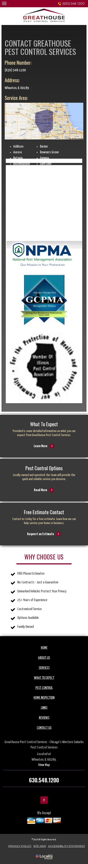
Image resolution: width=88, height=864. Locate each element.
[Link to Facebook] (44, 800)
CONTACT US (44, 728)
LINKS (44, 708)
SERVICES (44, 668)
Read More (44, 484)
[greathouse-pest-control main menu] (4, 3)
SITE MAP (39, 846)
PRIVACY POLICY (20, 846)
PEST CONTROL (44, 688)
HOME (44, 648)
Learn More (44, 440)
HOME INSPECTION (44, 698)
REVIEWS (44, 718)
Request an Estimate (44, 528)
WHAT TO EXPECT (44, 678)
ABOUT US (44, 658)
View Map (44, 765)
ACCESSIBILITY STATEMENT (66, 846)
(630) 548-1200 (73, 4)
